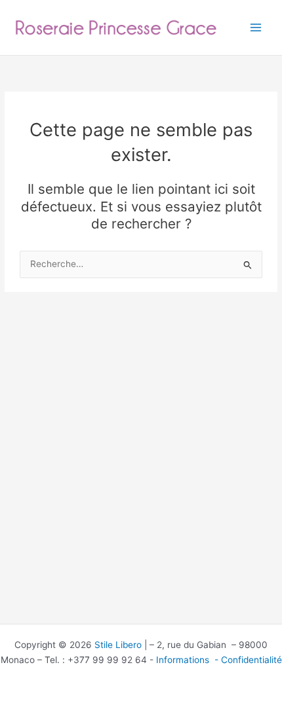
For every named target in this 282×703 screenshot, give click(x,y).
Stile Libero (118, 645)
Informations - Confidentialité (219, 660)
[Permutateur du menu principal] (256, 28)
